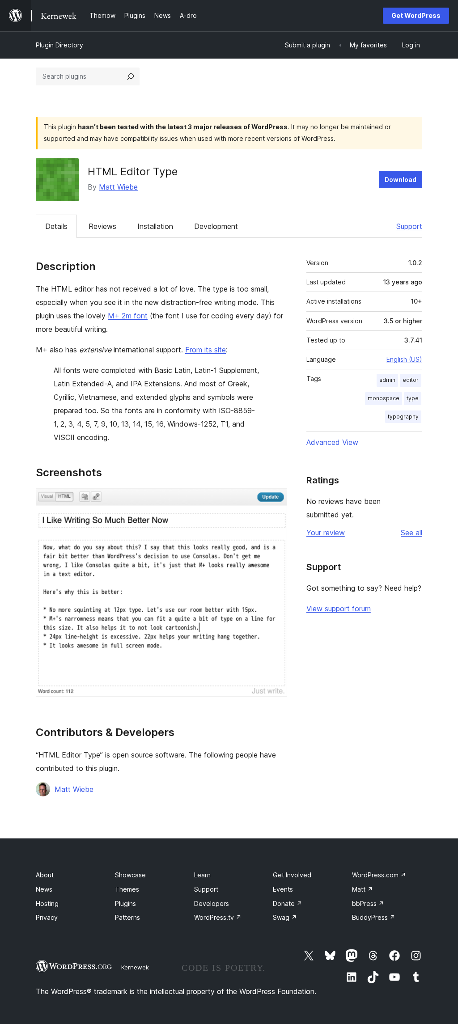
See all (411, 532)
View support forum (338, 608)
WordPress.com (379, 875)
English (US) (404, 359)
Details (56, 226)
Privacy (47, 917)
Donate (287, 903)
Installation (155, 226)
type (413, 398)
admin (387, 380)
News (44, 889)
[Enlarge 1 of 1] (275, 500)
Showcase (130, 875)
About (45, 875)
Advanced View (332, 442)
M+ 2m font (128, 315)
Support (409, 226)
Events (283, 889)
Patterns (127, 917)
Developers (211, 903)
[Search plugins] (131, 76)
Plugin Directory (59, 45)
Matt (362, 889)
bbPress (368, 903)
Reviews (102, 226)
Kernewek (135, 967)
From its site (205, 349)
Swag (285, 917)
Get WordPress (416, 15)
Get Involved (292, 875)
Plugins (125, 903)
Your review (325, 532)
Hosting (47, 903)
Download (400, 179)
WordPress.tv (218, 917)
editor (411, 380)
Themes (127, 889)
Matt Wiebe (118, 186)
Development (216, 226)
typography (403, 416)
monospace (383, 398)
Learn (202, 875)
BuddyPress (373, 917)
